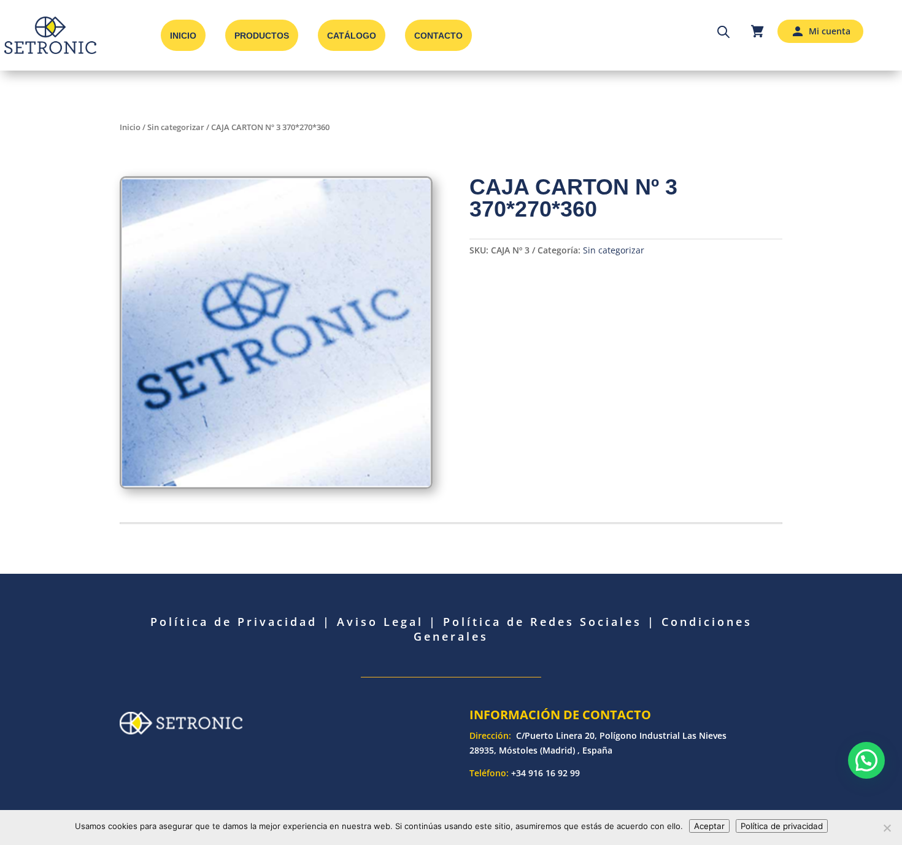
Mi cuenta (829, 31)
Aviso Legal (380, 621)
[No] (887, 828)
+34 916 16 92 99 (545, 773)
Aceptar (709, 826)
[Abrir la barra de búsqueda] (723, 31)
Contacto (438, 36)
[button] (866, 760)
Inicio (183, 36)
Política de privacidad (782, 826)
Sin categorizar (175, 127)
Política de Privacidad (233, 621)
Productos (261, 36)
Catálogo (351, 36)
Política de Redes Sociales (542, 621)
